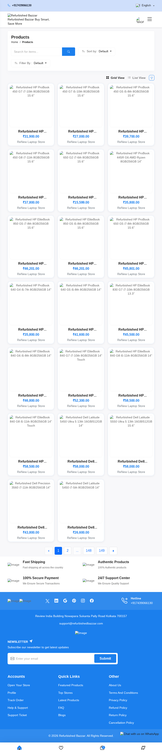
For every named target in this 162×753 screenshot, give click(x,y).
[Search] (68, 51)
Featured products (70, 685)
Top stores (65, 692)
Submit (105, 658)
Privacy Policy (118, 700)
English (146, 5)
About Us (115, 685)
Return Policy (118, 715)
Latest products (68, 700)
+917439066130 (21, 5)
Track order (16, 700)
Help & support (18, 707)
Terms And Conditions (123, 692)
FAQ (61, 707)
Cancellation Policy (121, 722)
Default (104, 51)
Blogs (62, 715)
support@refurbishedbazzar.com (81, 623)
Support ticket (17, 715)
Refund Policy (118, 707)
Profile (12, 692)
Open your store (19, 685)
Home (14, 42)
